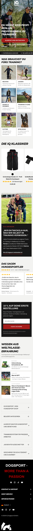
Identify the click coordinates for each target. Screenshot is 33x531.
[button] (7, 181)
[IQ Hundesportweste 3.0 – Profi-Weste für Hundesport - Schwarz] (12, 174)
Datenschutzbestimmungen (10, 333)
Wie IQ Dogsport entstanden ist (12, 252)
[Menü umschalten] (2, 3)
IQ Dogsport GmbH (12, 515)
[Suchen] (27, 3)
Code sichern (16, 326)
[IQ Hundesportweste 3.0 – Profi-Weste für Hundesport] (12, 160)
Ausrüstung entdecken (15, 40)
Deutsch (6, 505)
